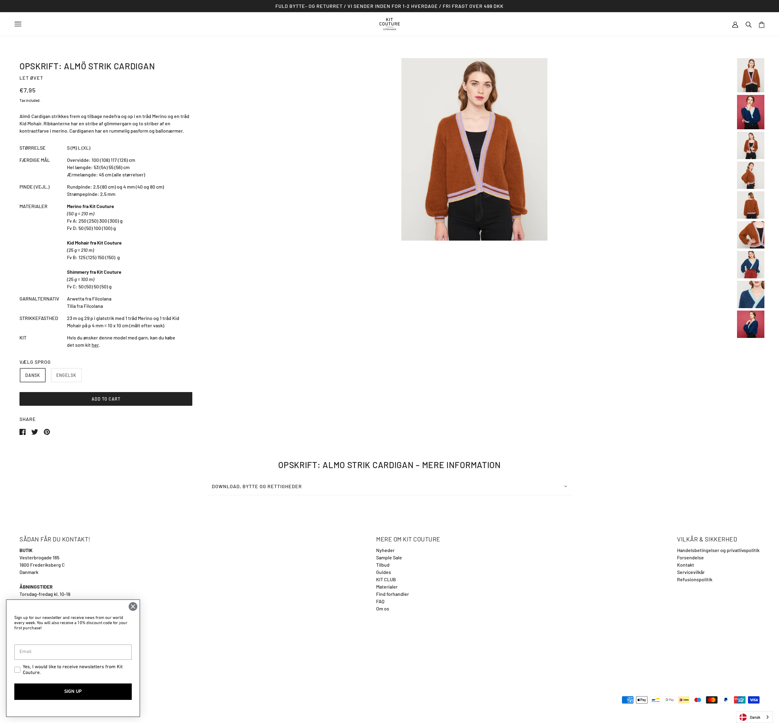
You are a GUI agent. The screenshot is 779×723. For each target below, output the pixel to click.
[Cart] (761, 24)
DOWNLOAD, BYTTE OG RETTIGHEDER (257, 486)
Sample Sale (389, 557)
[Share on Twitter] (35, 431)
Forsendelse (690, 557)
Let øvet (31, 78)
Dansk (755, 717)
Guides (383, 572)
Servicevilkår (691, 572)
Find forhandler (392, 594)
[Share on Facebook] (23, 431)
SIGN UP (73, 691)
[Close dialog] (133, 606)
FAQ (380, 601)
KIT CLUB (386, 579)
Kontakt (685, 565)
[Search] (748, 24)
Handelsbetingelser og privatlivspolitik (718, 550)
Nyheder (385, 550)
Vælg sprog (35, 362)
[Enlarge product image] (474, 149)
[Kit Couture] (389, 23)
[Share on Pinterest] (46, 431)
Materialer (387, 586)
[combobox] (754, 717)
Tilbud (383, 565)
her (95, 345)
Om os (382, 608)
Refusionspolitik (694, 579)
